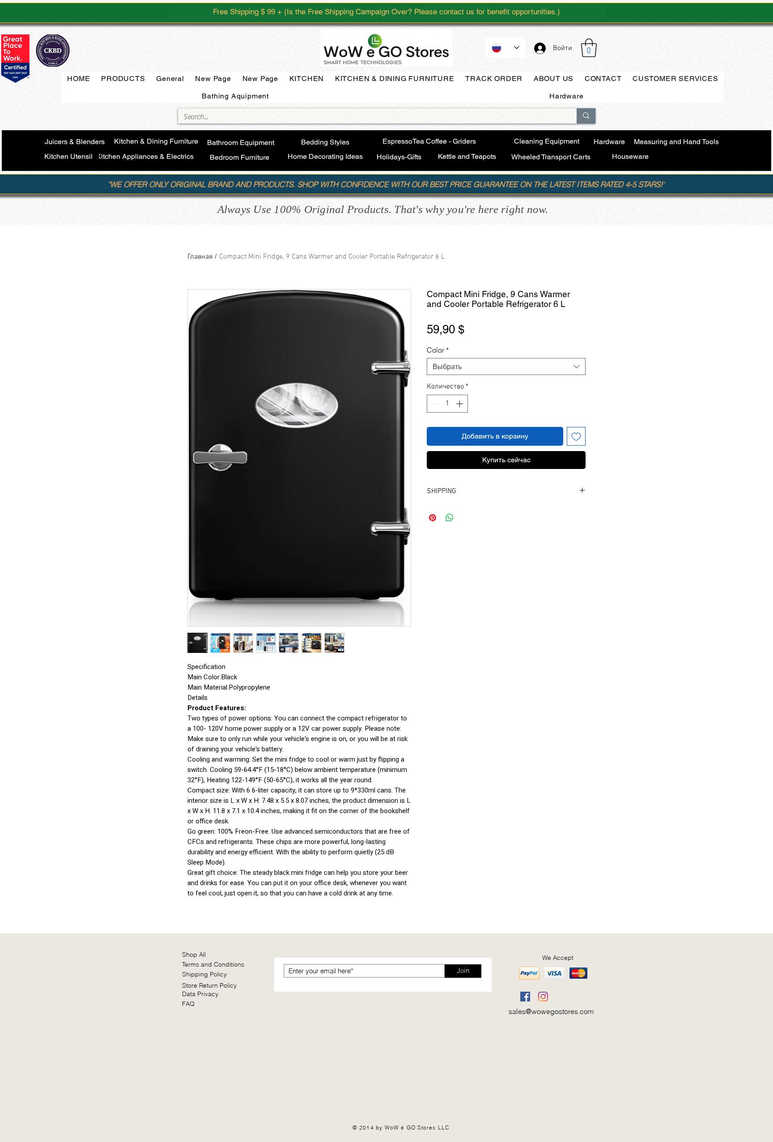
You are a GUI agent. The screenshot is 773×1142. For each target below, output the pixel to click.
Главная (199, 256)
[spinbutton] (447, 403)
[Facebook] (525, 996)
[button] (589, 47)
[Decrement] (434, 403)
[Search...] (586, 116)
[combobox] (506, 366)
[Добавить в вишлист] (576, 436)
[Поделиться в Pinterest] (432, 517)
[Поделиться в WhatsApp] (449, 517)
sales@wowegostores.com (551, 1011)
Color (438, 349)
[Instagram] (543, 996)
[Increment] (460, 403)
